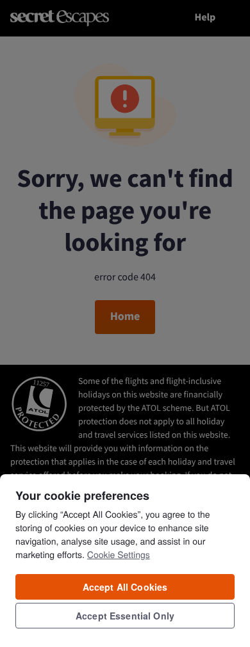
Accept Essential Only (125, 615)
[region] (125, 560)
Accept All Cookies (125, 586)
